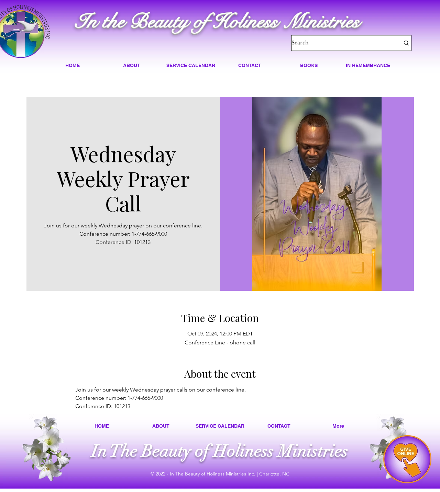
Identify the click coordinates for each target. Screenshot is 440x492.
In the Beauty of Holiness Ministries (217, 21)
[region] (407, 459)
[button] (131, 65)
